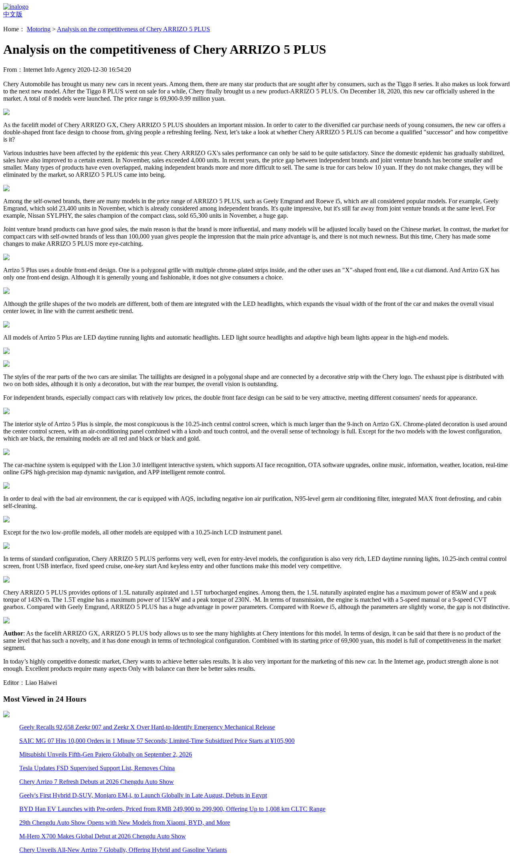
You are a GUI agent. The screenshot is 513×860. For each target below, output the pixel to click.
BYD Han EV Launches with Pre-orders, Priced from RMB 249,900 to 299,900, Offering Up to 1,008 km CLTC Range (172, 808)
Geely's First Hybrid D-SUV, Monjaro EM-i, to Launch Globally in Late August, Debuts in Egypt (143, 795)
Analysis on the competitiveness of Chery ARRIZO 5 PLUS (133, 29)
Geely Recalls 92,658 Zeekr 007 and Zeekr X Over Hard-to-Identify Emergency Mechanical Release (147, 727)
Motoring (38, 29)
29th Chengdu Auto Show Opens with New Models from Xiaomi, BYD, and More (124, 822)
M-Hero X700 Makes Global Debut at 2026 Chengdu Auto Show (102, 836)
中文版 (12, 14)
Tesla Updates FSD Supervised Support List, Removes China (97, 768)
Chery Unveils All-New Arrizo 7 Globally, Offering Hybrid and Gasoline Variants (123, 849)
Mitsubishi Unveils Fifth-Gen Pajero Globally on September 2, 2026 (105, 754)
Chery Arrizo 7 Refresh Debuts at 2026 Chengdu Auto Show (96, 781)
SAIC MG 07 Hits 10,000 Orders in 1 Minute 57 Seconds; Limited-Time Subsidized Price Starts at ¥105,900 (157, 740)
